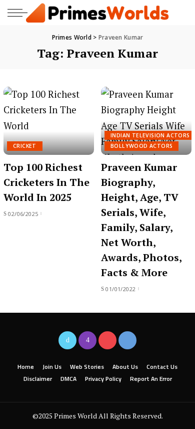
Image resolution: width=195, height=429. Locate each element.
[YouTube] (107, 340)
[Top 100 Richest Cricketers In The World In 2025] (49, 121)
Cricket (24, 145)
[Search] (179, 12)
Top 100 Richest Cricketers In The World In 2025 (47, 182)
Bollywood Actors (141, 145)
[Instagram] (87, 340)
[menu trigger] (20, 12)
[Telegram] (127, 340)
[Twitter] (67, 340)
